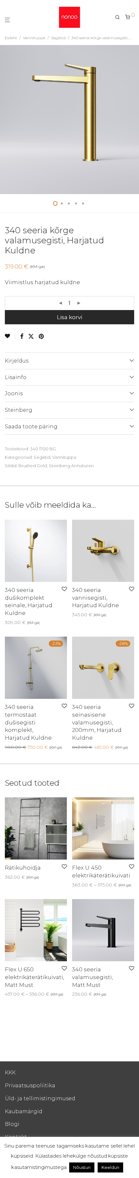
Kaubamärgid (23, 1111)
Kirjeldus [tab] (16, 361)
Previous (6, 119)
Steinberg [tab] (18, 410)
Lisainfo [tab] (16, 377)
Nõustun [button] (82, 1167)
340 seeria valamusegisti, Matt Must (92, 977)
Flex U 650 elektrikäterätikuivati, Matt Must (34, 977)
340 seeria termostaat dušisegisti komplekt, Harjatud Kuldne (28, 722)
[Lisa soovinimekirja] (10, 336)
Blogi (12, 1124)
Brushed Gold (32, 465)
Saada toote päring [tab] (31, 426)
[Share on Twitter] (31, 336)
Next (132, 119)
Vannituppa (34, 37)
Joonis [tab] (14, 393)
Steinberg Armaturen (71, 465)
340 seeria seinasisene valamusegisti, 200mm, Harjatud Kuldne (97, 722)
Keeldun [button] (110, 1167)
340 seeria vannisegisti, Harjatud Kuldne (95, 598)
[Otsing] (120, 17)
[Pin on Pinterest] (42, 336)
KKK (10, 1072)
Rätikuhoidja (23, 867)
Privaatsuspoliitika (30, 1085)
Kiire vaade (39, 622)
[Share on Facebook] (21, 336)
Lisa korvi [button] (13, 622)
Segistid (58, 37)
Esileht (11, 37)
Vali (74, 885)
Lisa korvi (69, 317)
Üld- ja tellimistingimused (40, 1098)
